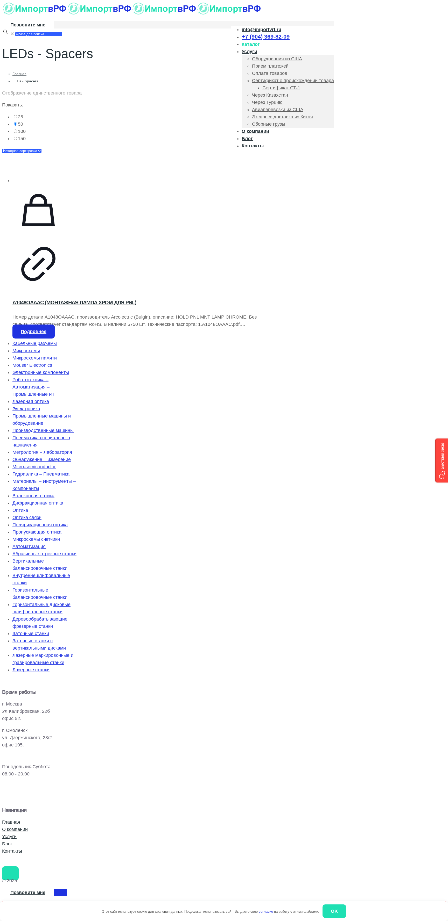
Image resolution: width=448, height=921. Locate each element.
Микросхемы (26, 350)
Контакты (12, 851)
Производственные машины (43, 430)
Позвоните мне (27, 24)
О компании (15, 829)
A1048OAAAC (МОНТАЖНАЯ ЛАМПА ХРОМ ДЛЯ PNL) (74, 302)
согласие (266, 911)
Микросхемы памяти (34, 358)
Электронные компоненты (40, 372)
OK (334, 911)
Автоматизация (29, 546)
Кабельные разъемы (34, 343)
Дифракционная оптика (37, 503)
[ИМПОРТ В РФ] (131, 13)
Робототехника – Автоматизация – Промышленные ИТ (33, 387)
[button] (441, 460)
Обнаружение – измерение (41, 459)
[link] (137, 116)
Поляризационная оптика (40, 524)
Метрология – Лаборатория (42, 452)
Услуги (9, 836)
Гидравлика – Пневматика (40, 474)
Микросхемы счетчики (36, 539)
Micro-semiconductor (34, 466)
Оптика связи (26, 517)
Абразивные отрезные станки (44, 553)
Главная (19, 74)
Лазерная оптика (30, 401)
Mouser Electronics (32, 365)
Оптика (20, 510)
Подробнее (33, 331)
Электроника (26, 408)
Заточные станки (30, 633)
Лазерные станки (31, 669)
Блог (7, 843)
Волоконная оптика (33, 495)
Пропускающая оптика (36, 532)
